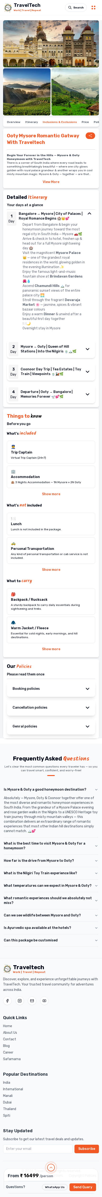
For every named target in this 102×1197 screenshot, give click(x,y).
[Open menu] (93, 7)
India (6, 1083)
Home (7, 1026)
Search (78, 7)
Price (85, 122)
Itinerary (31, 122)
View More (51, 182)
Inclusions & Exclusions (60, 122)
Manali (8, 1096)
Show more (51, 494)
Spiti (6, 1116)
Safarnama (12, 1059)
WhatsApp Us (55, 1187)
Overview (13, 122)
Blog (6, 1046)
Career (8, 1052)
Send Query (82, 1187)
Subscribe (86, 1149)
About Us (10, 1033)
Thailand (9, 1109)
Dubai (7, 1102)
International (13, 1089)
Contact (9, 1039)
